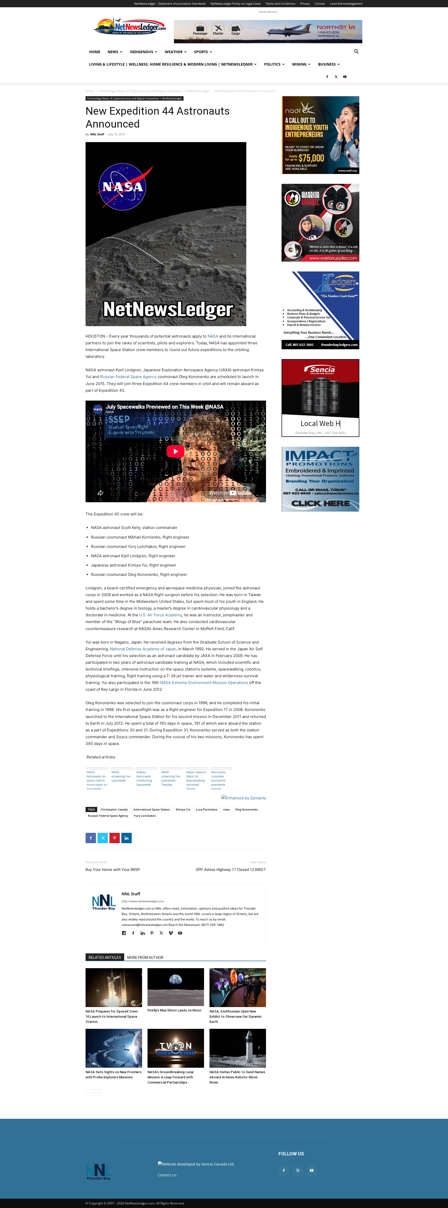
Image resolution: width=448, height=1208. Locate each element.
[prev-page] (89, 1093)
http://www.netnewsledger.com (143, 901)
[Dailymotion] (126, 933)
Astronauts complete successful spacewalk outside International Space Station (220, 780)
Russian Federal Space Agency (128, 376)
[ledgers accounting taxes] (320, 310)
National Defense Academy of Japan (143, 648)
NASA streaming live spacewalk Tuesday (170, 778)
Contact (320, 3)
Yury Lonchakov (145, 816)
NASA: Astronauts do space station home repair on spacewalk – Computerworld (97, 780)
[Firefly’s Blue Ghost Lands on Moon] (176, 987)
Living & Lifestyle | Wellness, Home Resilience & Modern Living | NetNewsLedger (171, 64)
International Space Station (152, 809)
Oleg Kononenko (246, 809)
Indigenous (141, 51)
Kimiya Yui (183, 809)
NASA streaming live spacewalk (120, 776)
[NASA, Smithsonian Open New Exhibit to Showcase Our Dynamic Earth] (237, 987)
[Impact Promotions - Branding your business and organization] (320, 479)
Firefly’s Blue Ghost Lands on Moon (174, 1010)
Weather (174, 51)
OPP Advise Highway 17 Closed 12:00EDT (231, 869)
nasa (226, 809)
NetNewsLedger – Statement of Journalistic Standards (170, 3)
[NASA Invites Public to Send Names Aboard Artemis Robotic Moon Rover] (237, 1048)
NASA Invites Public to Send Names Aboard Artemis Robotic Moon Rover (237, 1077)
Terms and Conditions (280, 3)
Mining (299, 64)
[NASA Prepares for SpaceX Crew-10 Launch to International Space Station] (114, 987)
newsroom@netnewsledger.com (206, 1174)
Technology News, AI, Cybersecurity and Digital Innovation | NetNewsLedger (154, 91)
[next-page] (97, 1093)
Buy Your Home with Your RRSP (113, 869)
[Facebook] (327, 77)
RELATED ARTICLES (105, 957)
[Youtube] (345, 77)
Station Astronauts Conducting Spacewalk (144, 778)
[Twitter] (336, 77)
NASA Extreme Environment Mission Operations (204, 682)
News (113, 51)
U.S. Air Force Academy (160, 614)
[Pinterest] (114, 838)
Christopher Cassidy (114, 809)
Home (94, 51)
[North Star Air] (268, 31)
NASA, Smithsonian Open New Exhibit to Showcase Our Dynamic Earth (235, 1016)
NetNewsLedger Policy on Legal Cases (236, 3)
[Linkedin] (126, 838)
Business (327, 64)
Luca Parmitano (207, 809)
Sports (201, 51)
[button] (356, 52)
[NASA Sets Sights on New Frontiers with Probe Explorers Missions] (114, 1048)
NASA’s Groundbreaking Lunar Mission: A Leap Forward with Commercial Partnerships (171, 1077)
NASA (213, 336)
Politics (272, 64)
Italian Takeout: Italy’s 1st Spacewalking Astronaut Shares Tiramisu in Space (196, 780)
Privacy (305, 3)
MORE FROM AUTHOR (145, 957)
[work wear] (320, 223)
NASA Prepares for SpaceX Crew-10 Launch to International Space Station (112, 1016)
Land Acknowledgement (346, 3)
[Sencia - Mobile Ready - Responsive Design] (320, 398)
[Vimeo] (172, 933)
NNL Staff (97, 134)
